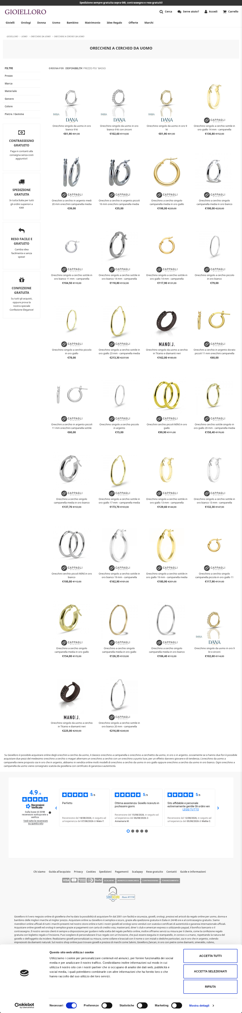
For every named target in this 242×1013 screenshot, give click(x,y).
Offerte (133, 22)
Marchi (148, 22)
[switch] (107, 1005)
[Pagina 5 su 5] (146, 831)
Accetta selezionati (210, 971)
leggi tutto (191, 809)
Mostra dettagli (199, 1005)
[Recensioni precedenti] (56, 807)
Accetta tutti (210, 955)
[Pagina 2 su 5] (132, 831)
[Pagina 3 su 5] (137, 831)
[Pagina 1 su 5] (128, 831)
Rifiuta (210, 986)
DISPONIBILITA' (74, 68)
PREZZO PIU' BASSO (94, 68)
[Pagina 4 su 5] (141, 831)
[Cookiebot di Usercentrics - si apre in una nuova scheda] (24, 1005)
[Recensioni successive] (218, 807)
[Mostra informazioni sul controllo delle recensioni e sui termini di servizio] (49, 812)
